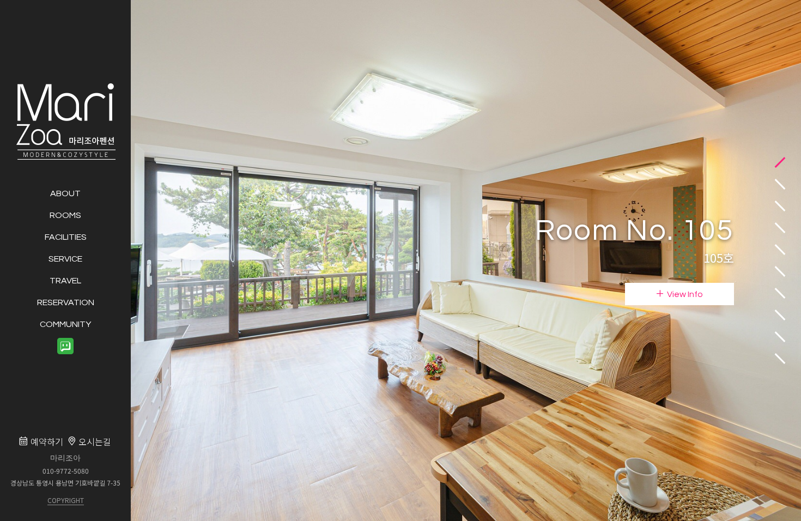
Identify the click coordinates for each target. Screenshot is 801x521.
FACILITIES (66, 236)
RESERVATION (65, 302)
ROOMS (65, 214)
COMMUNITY (65, 323)
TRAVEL (65, 280)
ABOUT (65, 193)
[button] (780, 162)
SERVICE (65, 258)
